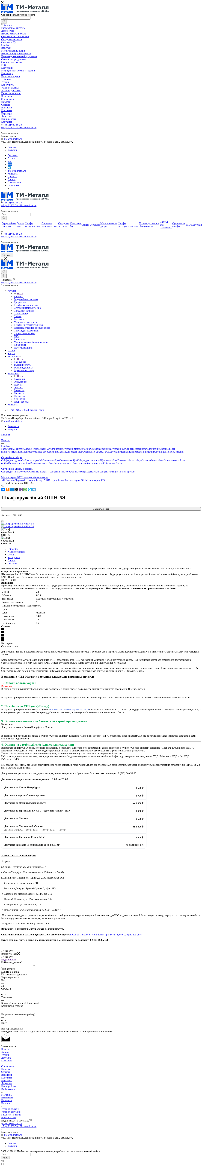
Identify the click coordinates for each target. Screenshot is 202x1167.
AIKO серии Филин (54, 480)
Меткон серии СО (95, 480)
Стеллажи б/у (118, 448)
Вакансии (6, 1074)
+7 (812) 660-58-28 (12, 124)
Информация (8, 1089)
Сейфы (129, 448)
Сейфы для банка (112, 463)
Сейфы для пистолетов (13, 471)
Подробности (8, 959)
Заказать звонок (101, 509)
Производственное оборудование (40, 451)
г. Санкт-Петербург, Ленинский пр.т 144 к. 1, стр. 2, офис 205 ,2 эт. (106, 934)
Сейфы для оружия (11, 460)
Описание (13, 549)
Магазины (6, 1094)
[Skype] (30, 489)
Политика (6, 1100)
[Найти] (3, 22)
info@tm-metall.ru (13, 139)
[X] (16, 489)
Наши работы (8, 1086)
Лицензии (6, 1083)
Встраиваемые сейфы (41, 463)
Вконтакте (13, 147)
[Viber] (21, 489)
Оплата (11, 560)
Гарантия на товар (11, 1114)
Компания (19, 379)
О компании (8, 1066)
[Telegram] (34, 489)
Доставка (13, 563)
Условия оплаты (10, 1109)
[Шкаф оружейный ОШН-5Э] (17, 523)
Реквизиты (7, 1097)
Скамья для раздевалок (70, 451)
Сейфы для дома (30, 460)
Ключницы (160, 451)
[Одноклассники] (7, 489)
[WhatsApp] (25, 489)
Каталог (18, 296)
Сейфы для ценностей (89, 460)
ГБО (106, 451)
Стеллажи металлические (76, 448)
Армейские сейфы (97, 471)
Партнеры (6, 1080)
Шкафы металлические (50, 448)
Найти (5, 1158)
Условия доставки (11, 1111)
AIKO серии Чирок (11, 480)
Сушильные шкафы (93, 451)
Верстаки (138, 448)
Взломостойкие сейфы (129, 460)
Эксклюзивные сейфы (65, 463)
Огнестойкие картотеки (90, 463)
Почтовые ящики (175, 451)
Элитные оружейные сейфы (72, 471)
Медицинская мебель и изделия (137, 451)
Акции (5, 1052)
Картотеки (114, 451)
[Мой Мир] (12, 489)
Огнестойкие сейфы (152, 460)
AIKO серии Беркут (33, 480)
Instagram (12, 150)
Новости (6, 1069)
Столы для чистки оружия (121, 471)
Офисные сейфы (68, 460)
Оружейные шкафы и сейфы (41, 471)
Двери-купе (31, 448)
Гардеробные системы (13, 448)
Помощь (5, 1103)
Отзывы (12, 554)
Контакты (6, 1077)
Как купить (20, 362)
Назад (20, 293)
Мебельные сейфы (49, 460)
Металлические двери (155, 448)
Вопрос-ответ (8, 1117)
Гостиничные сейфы (19, 463)
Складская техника (100, 448)
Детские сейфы (109, 460)
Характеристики (16, 551)
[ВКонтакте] (3, 489)
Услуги (5, 1055)
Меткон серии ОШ (75, 480)
